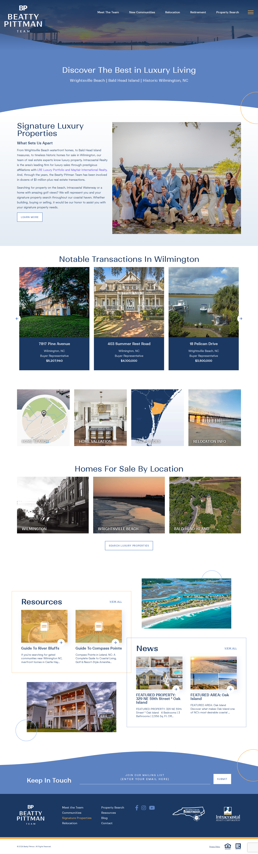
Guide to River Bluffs (40, 648)
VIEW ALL (116, 601)
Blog (104, 818)
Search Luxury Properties (129, 545)
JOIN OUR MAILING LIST (145, 775)
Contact (107, 823)
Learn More (30, 217)
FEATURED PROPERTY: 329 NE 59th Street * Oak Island (158, 699)
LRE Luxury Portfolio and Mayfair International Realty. (72, 170)
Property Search (227, 12)
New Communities (142, 12)
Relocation (172, 12)
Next (241, 318)
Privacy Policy (214, 847)
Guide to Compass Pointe (99, 648)
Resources (108, 812)
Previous (17, 318)
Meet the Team (108, 12)
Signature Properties (77, 818)
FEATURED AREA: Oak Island (210, 697)
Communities (71, 812)
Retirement (198, 12)
